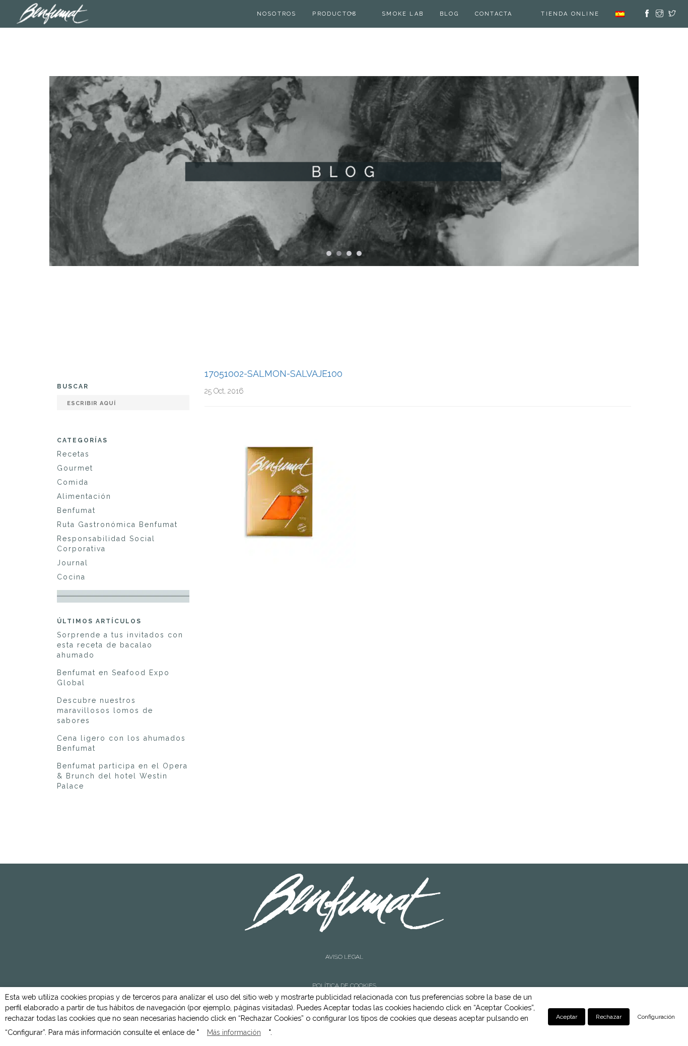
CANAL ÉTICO (344, 972)
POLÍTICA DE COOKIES (344, 955)
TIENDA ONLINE (570, 14)
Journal (72, 563)
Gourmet (75, 468)
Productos (347, 14)
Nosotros (289, 14)
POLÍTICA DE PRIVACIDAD (344, 964)
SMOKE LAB (415, 14)
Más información (234, 1032)
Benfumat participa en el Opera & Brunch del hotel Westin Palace (122, 776)
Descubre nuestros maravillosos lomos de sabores (105, 710)
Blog (461, 14)
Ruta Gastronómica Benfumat (117, 524)
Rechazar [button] (609, 1016)
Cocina (71, 577)
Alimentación (84, 496)
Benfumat (76, 510)
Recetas (73, 454)
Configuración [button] (656, 1016)
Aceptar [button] (566, 1016)
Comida (73, 482)
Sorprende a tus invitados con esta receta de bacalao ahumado (120, 645)
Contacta (506, 14)
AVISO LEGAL (344, 946)
